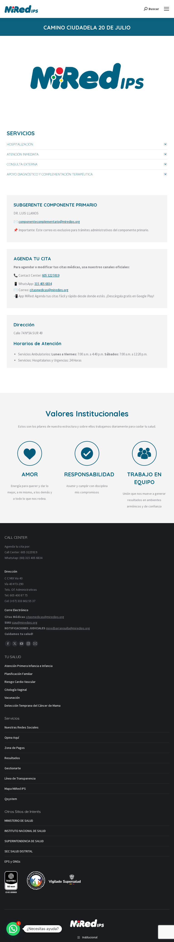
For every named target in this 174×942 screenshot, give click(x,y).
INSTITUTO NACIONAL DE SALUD (25, 831)
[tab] (87, 144)
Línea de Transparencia (20, 778)
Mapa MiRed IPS (15, 789)
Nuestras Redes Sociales (22, 727)
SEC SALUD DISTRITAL (19, 851)
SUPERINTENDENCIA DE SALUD (24, 841)
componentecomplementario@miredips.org (49, 221)
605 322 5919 (50, 275)
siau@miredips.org (24, 622)
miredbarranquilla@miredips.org (68, 628)
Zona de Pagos (15, 748)
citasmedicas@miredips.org (49, 290)
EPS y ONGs (12, 861)
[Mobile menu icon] (166, 9)
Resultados (12, 758)
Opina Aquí (12, 737)
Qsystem (11, 799)
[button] (13, 929)
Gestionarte (13, 768)
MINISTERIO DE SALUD (19, 821)
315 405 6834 (43, 284)
